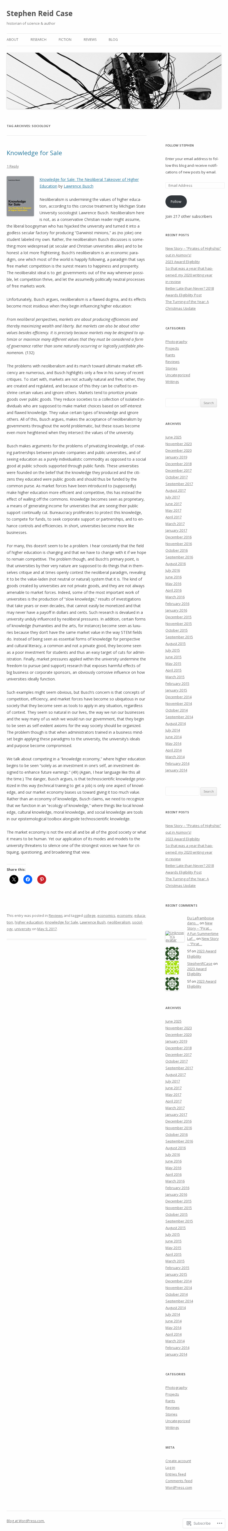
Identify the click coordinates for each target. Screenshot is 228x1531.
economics (106, 915)
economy (125, 915)
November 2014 (178, 703)
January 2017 (176, 530)
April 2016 (173, 590)
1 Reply (13, 166)
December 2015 (178, 616)
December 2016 (178, 536)
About (12, 39)
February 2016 (177, 603)
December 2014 (178, 696)
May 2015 (173, 663)
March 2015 (175, 676)
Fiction (65, 39)
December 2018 (178, 463)
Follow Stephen (179, 145)
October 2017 (176, 477)
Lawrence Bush (93, 922)
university (22, 928)
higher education (29, 922)
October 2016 (176, 550)
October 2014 (176, 710)
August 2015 (175, 643)
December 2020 (178, 450)
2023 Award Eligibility (182, 261)
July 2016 (172, 570)
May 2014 (173, 743)
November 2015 (178, 623)
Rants (170, 354)
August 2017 (175, 490)
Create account (178, 1460)
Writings (172, 381)
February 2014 (177, 763)
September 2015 (179, 636)
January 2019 (176, 457)
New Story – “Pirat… (199, 925)
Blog (113, 39)
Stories (171, 368)
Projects (172, 348)
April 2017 (173, 516)
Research (38, 39)
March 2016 (175, 596)
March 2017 (175, 523)
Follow (176, 201)
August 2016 (175, 563)
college (90, 915)
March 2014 (175, 756)
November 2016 (178, 543)
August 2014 (175, 723)
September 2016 (179, 556)
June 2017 (173, 503)
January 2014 (176, 770)
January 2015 (176, 690)
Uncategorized (177, 374)
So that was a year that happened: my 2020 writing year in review (189, 275)
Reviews (90, 39)
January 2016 (176, 610)
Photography (176, 341)
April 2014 (173, 750)
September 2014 (179, 716)
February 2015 (177, 683)
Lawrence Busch (78, 186)
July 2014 (172, 730)
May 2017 (173, 510)
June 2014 (173, 736)
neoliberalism (118, 922)
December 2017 (178, 470)
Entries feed (175, 1474)
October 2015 (176, 630)
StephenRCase (199, 963)
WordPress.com (178, 1487)
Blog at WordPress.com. (26, 1521)
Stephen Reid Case (40, 13)
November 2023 (178, 443)
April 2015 (173, 670)
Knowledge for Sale (34, 152)
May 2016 (173, 583)
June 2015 (173, 656)
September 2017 (179, 483)
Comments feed (178, 1480)
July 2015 (172, 650)
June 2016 (173, 576)
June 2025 (173, 437)
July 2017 (172, 497)
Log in (170, 1467)
